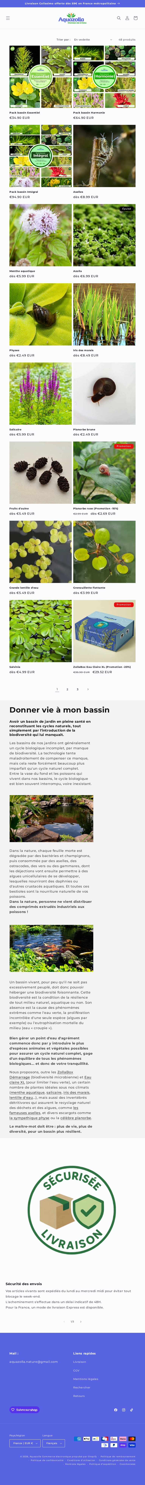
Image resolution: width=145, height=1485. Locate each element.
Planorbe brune (84, 429)
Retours (79, 1396)
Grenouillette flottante (89, 587)
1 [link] (57, 689)
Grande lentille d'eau (24, 587)
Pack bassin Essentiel (24, 112)
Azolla (77, 271)
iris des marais (76, 1092)
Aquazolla (35, 1456)
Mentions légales (85, 1379)
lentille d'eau (21, 1098)
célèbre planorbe (75, 1118)
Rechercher (81, 1387)
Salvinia (14, 666)
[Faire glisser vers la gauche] (64, 1322)
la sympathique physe (29, 1118)
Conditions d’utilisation (81, 1460)
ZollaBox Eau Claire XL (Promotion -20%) (102, 666)
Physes (14, 350)
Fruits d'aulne (19, 508)
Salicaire (15, 429)
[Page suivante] (88, 689)
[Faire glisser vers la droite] (81, 1322)
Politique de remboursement (118, 1456)
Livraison (79, 1362)
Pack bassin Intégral (23, 191)
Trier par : (63, 39)
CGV (76, 1370)
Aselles (78, 191)
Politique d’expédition (102, 1464)
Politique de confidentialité (47, 1460)
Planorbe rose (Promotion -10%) (95, 508)
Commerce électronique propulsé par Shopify (69, 1456)
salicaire (53, 1092)
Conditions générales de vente (117, 1460)
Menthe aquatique (22, 271)
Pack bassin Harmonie (89, 112)
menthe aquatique (28, 1092)
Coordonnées (128, 1464)
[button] (8, 18)
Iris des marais (83, 350)
